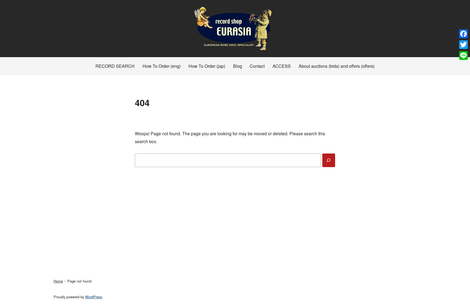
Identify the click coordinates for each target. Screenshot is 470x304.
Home (58, 281)
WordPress (93, 296)
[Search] (328, 160)
